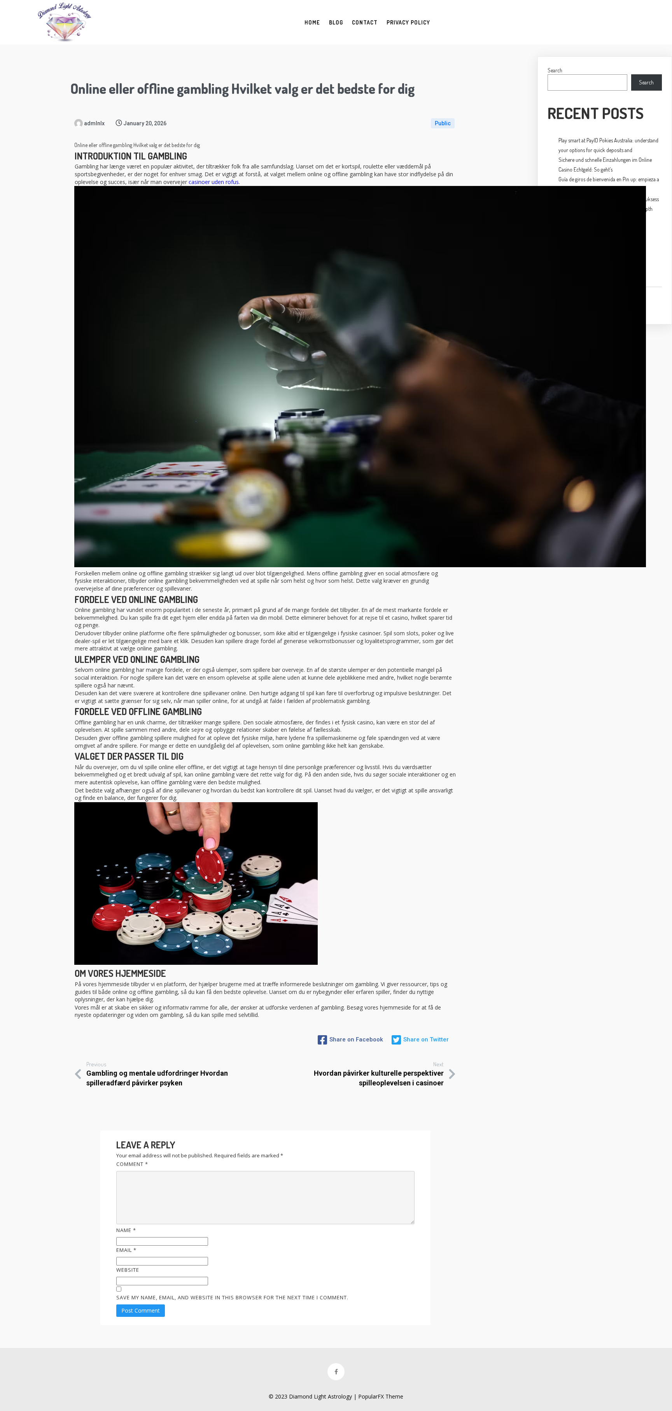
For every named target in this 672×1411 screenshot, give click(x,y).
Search (555, 70)
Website (127, 1269)
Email (126, 1249)
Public (443, 123)
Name (126, 1230)
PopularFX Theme (380, 1396)
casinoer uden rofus (214, 182)
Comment (132, 1163)
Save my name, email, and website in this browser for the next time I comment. (232, 1297)
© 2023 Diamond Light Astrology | (313, 1396)
